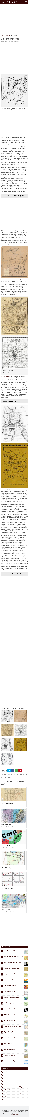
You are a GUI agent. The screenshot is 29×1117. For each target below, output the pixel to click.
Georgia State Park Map (10, 1037)
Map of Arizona (19, 1072)
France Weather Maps (10, 985)
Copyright (14, 1108)
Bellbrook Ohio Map (6, 846)
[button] (25, 2)
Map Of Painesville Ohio (10, 1049)
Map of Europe (4, 1081)
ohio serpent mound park (17, 776)
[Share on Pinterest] (20, 770)
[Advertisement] (14, 20)
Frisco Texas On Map (9, 1014)
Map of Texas (4, 1099)
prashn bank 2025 (15, 1114)
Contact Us (8, 1108)
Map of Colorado (5, 1078)
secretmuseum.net (5, 376)
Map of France (18, 1081)
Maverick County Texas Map (11, 968)
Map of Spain (4, 1096)
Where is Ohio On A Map (7, 888)
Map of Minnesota (5, 1090)
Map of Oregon (18, 1093)
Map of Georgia (5, 1084)
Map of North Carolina (20, 1090)
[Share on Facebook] (12, 770)
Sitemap (3, 1108)
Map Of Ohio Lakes (6, 909)
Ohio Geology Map (6, 824)
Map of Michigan (19, 1087)
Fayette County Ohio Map (10, 1032)
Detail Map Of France (9, 991)
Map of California (5, 1075)
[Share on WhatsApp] (16, 770)
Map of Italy (4, 1087)
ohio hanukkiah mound (8, 774)
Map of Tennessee (19, 1096)
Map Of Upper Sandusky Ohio (9, 803)
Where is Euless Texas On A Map (12, 962)
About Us (25, 1108)
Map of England (19, 1078)
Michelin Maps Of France (10, 980)
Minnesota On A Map (9, 1061)
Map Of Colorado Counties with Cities (13, 956)
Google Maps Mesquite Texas (11, 974)
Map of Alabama (5, 1072)
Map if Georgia (8, 1043)
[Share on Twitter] (9, 770)
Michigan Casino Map (9, 1055)
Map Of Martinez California (11, 951)
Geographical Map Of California (12, 997)
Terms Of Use (20, 1108)
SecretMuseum (9, 1)
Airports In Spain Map (9, 1020)
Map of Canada (18, 1075)
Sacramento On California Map (12, 1009)
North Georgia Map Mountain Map (13, 1003)
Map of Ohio (4, 41)
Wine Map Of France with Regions (13, 1026)
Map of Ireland (18, 1084)
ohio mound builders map (19, 774)
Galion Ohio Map (5, 867)
